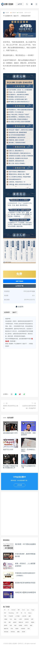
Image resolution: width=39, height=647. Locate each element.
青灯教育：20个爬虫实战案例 (25, 544)
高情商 (23, 631)
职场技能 (20, 12)
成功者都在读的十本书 (10, 433)
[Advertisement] (19, 370)
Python (30, 613)
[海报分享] (24, 394)
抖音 (5, 622)
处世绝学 (7, 312)
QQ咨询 (20, 306)
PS (25, 613)
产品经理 (11, 616)
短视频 (20, 625)
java (28, 609)
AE (4, 609)
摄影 (10, 622)
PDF (5, 613)
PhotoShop (11, 613)
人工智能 (17, 616)
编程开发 (6, 628)
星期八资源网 (9, 343)
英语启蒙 (6, 631)
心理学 (20, 619)
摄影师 (14, 622)
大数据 (5, 619)
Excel (23, 609)
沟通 (11, 625)
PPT (17, 613)
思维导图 (26, 619)
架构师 (5, 625)
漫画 (15, 625)
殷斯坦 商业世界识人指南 (10, 407)
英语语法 (13, 631)
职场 (12, 628)
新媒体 (32, 622)
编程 (31, 625)
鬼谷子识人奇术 (8, 449)
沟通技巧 (14, 12)
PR (21, 613)
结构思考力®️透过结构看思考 (25, 592)
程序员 (26, 625)
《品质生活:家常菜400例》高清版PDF (28, 407)
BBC (19, 609)
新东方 (27, 622)
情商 (32, 619)
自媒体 (16, 628)
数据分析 (21, 622)
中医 (5, 616)
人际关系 (24, 616)
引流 (11, 619)
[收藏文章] (11, 394)
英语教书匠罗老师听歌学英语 (25, 583)
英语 (29, 628)
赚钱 (18, 631)
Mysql (32, 609)
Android (13, 609)
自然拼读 (23, 628)
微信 (15, 619)
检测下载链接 (19, 281)
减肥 (30, 616)
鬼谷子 (14, 312)
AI (8, 609)
